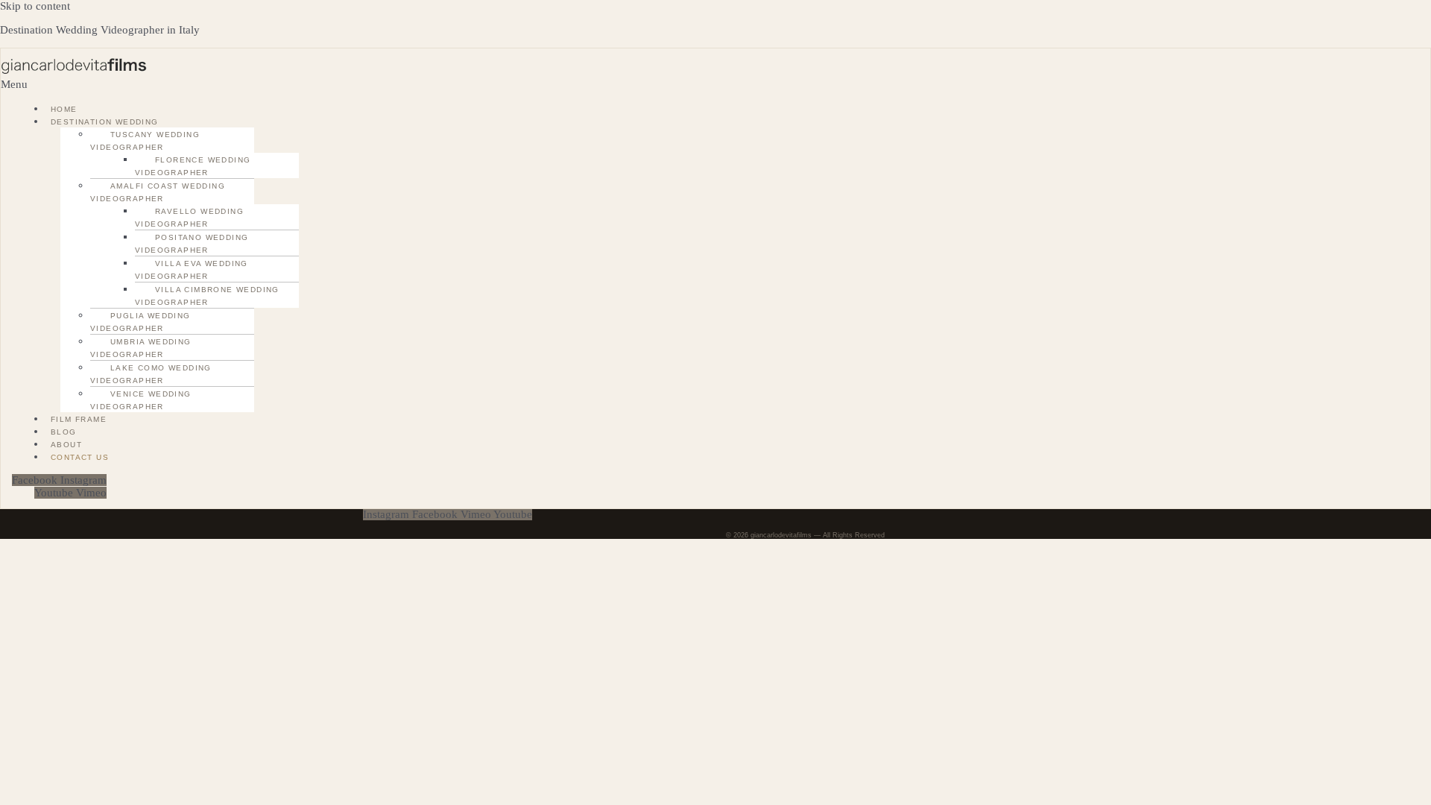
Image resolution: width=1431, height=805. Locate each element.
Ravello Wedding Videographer (189, 217)
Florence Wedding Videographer (192, 166)
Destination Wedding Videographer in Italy (100, 30)
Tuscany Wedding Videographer (145, 140)
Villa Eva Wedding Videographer (191, 269)
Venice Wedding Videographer (141, 400)
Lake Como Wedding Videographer (151, 374)
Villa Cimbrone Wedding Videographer (207, 295)
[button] (203, 84)
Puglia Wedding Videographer (140, 322)
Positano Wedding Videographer (191, 243)
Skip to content (35, 6)
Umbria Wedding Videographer (141, 348)
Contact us (80, 457)
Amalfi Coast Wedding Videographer (157, 192)
